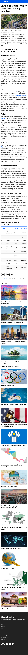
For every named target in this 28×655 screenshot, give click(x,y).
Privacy (2, 628)
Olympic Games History (8, 385)
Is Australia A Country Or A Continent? (13, 404)
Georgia (3, 118)
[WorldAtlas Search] (26, 1)
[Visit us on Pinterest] (10, 644)
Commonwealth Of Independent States (13, 445)
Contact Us (3, 626)
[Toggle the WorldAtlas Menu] (1, 1)
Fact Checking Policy (5, 635)
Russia (14, 58)
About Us (3, 632)
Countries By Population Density (11, 548)
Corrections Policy (4, 637)
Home (2, 624)
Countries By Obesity (8, 568)
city (2, 147)
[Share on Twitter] (7, 275)
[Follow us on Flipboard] (2, 644)
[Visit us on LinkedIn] (13, 644)
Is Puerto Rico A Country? (9, 609)
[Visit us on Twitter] (7, 644)
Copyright (3, 630)
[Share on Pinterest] (9, 275)
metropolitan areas (20, 95)
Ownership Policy (4, 639)
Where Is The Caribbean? (9, 486)
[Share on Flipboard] (2, 275)
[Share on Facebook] (4, 275)
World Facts (20, 277)
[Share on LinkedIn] (12, 275)
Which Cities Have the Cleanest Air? (12, 322)
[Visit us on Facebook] (4, 644)
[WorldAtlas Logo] (8, 1)
